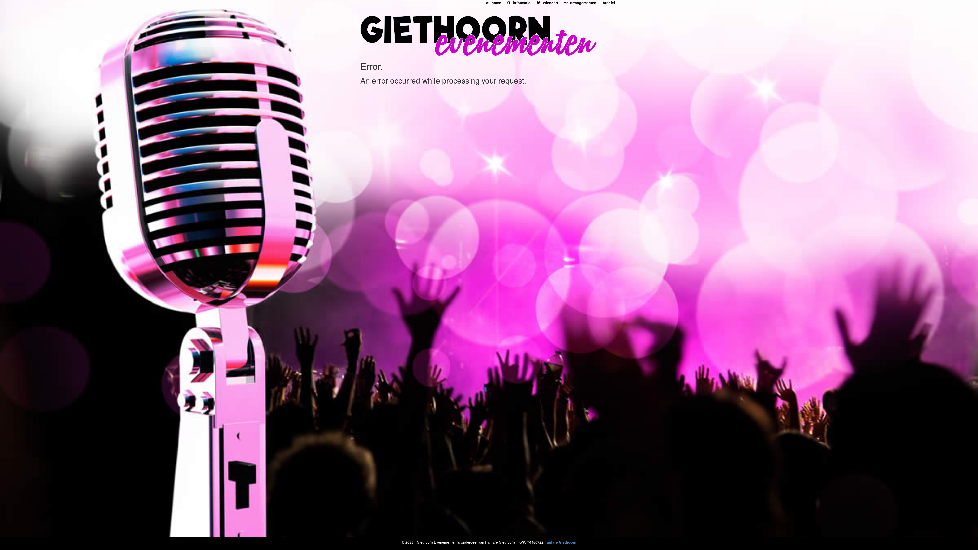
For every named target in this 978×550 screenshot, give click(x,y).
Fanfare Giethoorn (560, 542)
